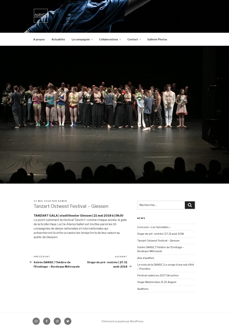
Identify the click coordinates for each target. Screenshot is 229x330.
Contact (132, 39)
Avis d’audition (145, 257)
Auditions (142, 288)
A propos (39, 39)
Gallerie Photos (157, 39)
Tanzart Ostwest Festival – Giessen (158, 240)
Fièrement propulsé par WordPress (122, 321)
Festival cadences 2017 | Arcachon (158, 275)
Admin (62, 201)
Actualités (58, 39)
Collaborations (108, 39)
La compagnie (81, 39)
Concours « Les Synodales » (153, 227)
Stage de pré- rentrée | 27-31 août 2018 (160, 233)
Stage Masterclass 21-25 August (156, 282)
